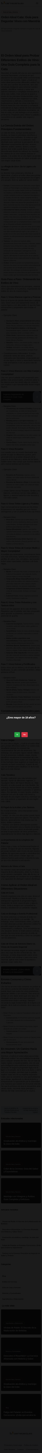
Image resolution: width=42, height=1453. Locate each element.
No (24, 734)
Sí (17, 734)
